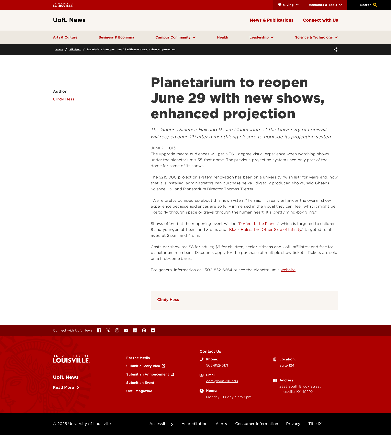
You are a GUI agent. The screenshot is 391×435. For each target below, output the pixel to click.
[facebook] (99, 330)
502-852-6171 (217, 365)
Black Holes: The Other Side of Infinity (265, 229)
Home (59, 49)
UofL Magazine (139, 391)
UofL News (66, 377)
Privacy (293, 424)
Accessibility (161, 424)
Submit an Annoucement (147, 374)
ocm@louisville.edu (222, 381)
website (288, 270)
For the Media (138, 358)
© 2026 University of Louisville (82, 424)
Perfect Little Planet (258, 223)
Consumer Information (256, 424)
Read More (64, 387)
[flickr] (153, 330)
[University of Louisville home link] (63, 5)
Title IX (315, 424)
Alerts (221, 424)
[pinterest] (144, 330)
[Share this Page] (335, 49)
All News (75, 49)
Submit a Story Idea (143, 366)
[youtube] (126, 330)
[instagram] (117, 330)
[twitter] (108, 330)
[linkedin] (135, 330)
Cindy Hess (168, 299)
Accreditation (194, 424)
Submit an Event (140, 383)
